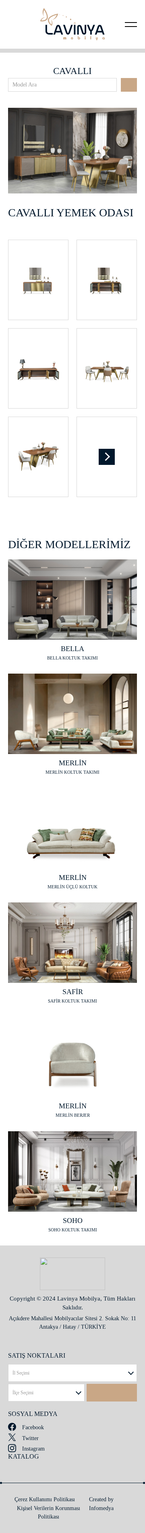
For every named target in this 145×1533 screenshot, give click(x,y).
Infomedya (101, 1508)
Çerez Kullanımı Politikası (44, 1499)
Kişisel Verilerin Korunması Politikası (48, 1512)
